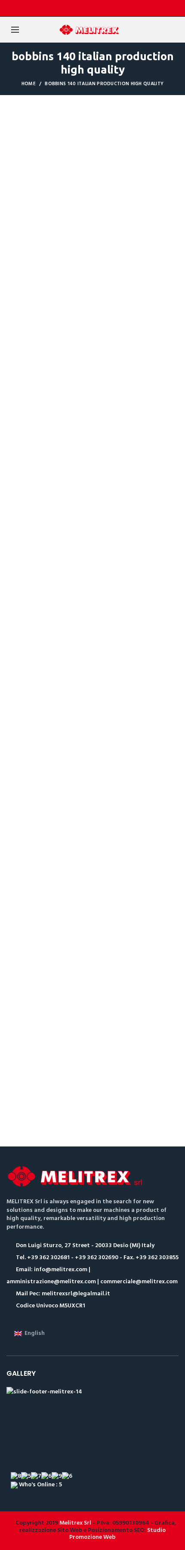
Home (29, 83)
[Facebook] (71, 8)
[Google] (92, 8)
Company (18, 442)
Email (13, 365)
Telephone (20, 403)
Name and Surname (31, 326)
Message (17, 480)
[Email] (103, 8)
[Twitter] (82, 8)
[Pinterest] (114, 8)
